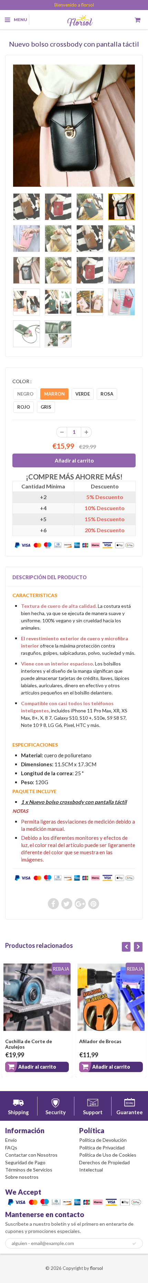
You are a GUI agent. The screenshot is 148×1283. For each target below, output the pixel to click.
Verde (82, 394)
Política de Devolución (103, 1140)
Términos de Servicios (28, 1170)
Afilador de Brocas (100, 1041)
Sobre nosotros (22, 1177)
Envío (11, 1140)
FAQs (11, 1147)
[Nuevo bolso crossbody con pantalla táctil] (74, 125)
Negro (25, 394)
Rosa (107, 394)
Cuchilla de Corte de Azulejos (28, 1044)
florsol (96, 1268)
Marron (54, 394)
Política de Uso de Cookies (107, 1155)
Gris (46, 407)
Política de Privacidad (102, 1147)
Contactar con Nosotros (31, 1155)
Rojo (23, 407)
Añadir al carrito (37, 1067)
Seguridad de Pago (25, 1162)
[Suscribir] (134, 1243)
